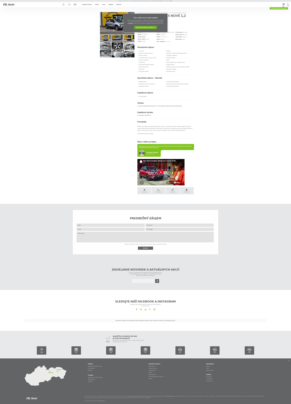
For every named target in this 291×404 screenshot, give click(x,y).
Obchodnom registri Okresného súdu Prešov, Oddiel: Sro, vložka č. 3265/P (141, 396)
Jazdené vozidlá (87, 4)
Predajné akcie (152, 370)
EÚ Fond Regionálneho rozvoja (156, 376)
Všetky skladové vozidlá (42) (278, 8)
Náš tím (150, 372)
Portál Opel (209, 376)
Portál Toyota (209, 381)
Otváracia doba (152, 374)
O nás (103, 4)
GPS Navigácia (91, 368)
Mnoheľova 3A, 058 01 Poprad (95, 377)
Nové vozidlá (152, 366)
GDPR (207, 368)
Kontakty (90, 370)
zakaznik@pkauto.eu (170, 396)
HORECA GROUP (101, 400)
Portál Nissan (209, 379)
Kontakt (118, 4)
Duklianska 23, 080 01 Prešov (95, 366)
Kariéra (110, 4)
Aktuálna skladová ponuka (145, 27)
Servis (97, 4)
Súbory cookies (210, 370)
